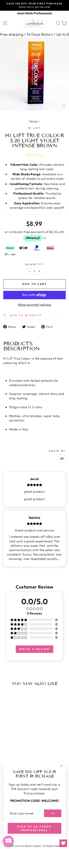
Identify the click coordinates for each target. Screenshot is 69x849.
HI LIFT (34, 127)
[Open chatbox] (8, 841)
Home (34, 121)
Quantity (34, 264)
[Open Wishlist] (63, 843)
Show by (57, 450)
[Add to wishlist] (7, 695)
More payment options (34, 304)
